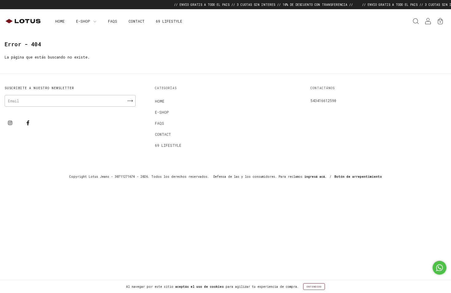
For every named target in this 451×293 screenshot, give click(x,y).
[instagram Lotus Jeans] (11, 122)
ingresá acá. (315, 177)
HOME (60, 21)
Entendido (314, 286)
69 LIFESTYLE (169, 21)
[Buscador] (416, 21)
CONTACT (137, 21)
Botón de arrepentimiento (358, 177)
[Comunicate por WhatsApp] (439, 268)
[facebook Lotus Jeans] (27, 122)
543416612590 (323, 100)
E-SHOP (84, 21)
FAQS (112, 21)
